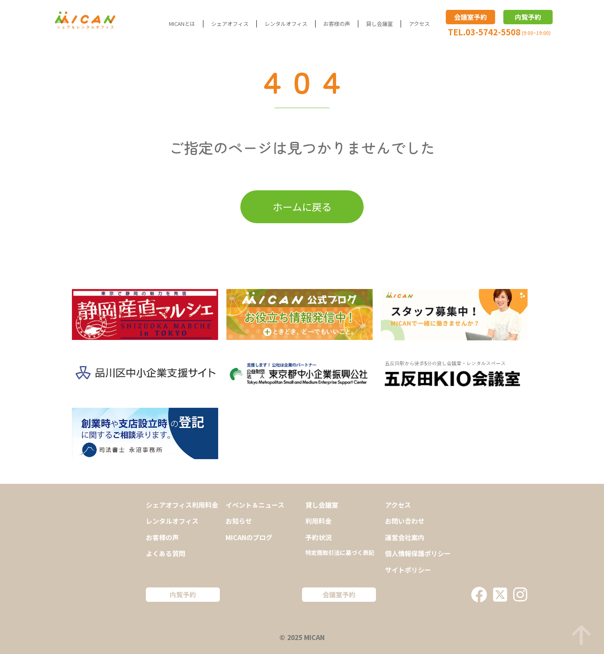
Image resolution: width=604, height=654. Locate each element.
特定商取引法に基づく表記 (339, 553)
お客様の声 (336, 24)
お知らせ (239, 520)
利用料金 (318, 520)
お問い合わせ (404, 520)
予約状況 (318, 537)
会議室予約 (470, 17)
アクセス (419, 24)
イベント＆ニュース (255, 504)
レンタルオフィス (286, 24)
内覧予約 (528, 17)
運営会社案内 (404, 537)
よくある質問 (165, 553)
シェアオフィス (230, 24)
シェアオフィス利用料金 (182, 504)
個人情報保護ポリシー (418, 553)
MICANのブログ (249, 537)
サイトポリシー (408, 569)
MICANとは (182, 24)
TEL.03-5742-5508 (484, 32)
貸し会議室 (379, 24)
